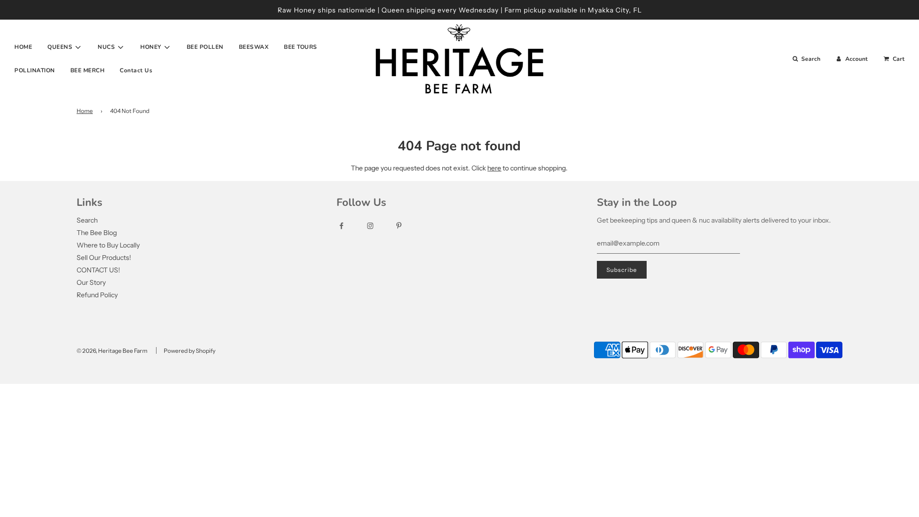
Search (87, 220)
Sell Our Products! (104, 257)
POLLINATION (34, 70)
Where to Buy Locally (108, 245)
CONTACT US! (98, 270)
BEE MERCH (87, 70)
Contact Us (136, 70)
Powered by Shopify (189, 350)
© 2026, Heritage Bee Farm (112, 350)
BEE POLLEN (205, 47)
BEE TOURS (300, 47)
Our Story (91, 282)
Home (85, 110)
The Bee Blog (97, 232)
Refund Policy (97, 295)
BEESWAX (254, 47)
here (494, 168)
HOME (23, 47)
